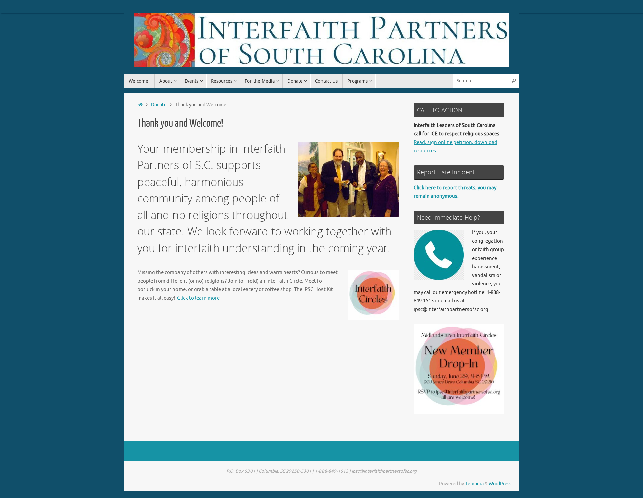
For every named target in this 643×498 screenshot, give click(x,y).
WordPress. (500, 484)
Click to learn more (198, 298)
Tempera (474, 484)
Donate (159, 105)
